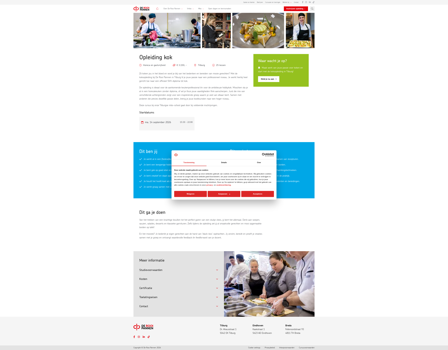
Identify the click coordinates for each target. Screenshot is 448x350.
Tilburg (223, 325)
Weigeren (190, 194)
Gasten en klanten (249, 2)
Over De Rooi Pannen (171, 9)
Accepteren (257, 194)
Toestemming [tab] (188, 162)
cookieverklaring (223, 185)
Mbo (199, 9)
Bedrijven (260, 2)
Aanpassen (222, 194)
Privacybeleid (270, 348)
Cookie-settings (254, 348)
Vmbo (189, 9)
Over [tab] (259, 162)
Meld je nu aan (267, 79)
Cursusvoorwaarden (307, 348)
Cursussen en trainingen (272, 2)
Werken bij (286, 2)
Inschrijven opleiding (294, 9)
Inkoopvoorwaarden (286, 348)
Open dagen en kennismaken (219, 9)
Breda (288, 325)
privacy (209, 185)
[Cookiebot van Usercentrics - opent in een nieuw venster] (264, 155)
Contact (296, 2)
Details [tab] (224, 162)
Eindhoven (258, 325)
